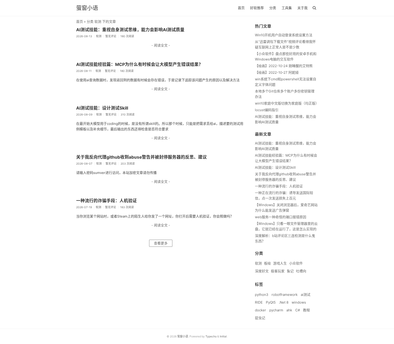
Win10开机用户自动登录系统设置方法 (283, 35)
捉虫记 (260, 318)
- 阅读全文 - (160, 45)
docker (260, 310)
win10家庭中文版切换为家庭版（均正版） (287, 103)
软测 (258, 263)
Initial (223, 336)
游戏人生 (280, 263)
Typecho (211, 336)
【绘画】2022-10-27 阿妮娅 (277, 72)
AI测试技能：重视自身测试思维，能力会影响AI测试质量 (130, 29)
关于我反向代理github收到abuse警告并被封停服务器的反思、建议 (141, 157)
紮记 (290, 271)
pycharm (276, 310)
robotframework (285, 294)
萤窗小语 (87, 8)
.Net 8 (283, 302)
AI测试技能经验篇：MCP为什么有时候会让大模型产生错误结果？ (139, 64)
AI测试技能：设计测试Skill (102, 108)
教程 (306, 310)
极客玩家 (278, 271)
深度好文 (262, 271)
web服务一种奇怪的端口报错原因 (280, 217)
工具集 (287, 8)
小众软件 (296, 263)
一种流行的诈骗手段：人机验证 (106, 200)
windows (299, 302)
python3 (261, 294)
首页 (241, 8)
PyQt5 (271, 302)
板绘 (267, 263)
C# (297, 310)
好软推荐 (257, 8)
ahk (289, 310)
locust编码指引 (266, 110)
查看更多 (161, 243)
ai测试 (305, 294)
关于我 (302, 8)
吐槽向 (301, 271)
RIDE (259, 302)
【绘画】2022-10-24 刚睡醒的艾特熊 (284, 66)
